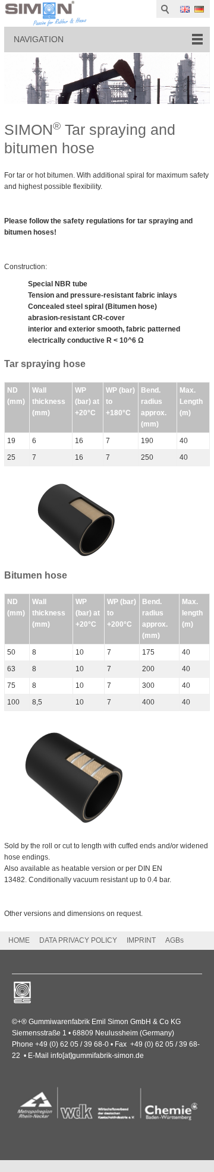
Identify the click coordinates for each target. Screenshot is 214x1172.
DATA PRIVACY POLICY (78, 940)
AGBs (174, 940)
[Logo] (107, 1105)
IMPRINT (141, 940)
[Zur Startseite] (45, 13)
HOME (19, 940)
